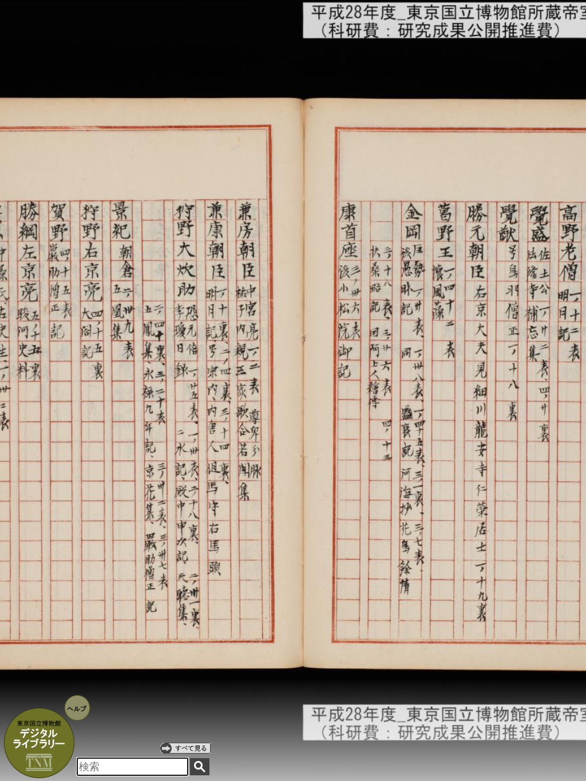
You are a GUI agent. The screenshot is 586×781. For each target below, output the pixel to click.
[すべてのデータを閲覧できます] (185, 748)
